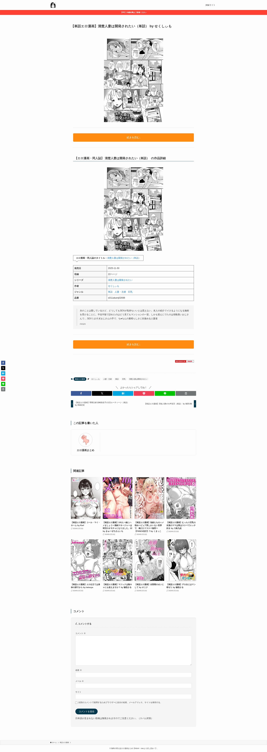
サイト (78, 692)
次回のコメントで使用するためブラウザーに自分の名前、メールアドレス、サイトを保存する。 (120, 702)
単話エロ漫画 (80, 379)
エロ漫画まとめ (85, 450)
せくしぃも (113, 286)
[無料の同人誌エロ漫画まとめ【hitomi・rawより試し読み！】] (53, 5)
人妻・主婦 (120, 292)
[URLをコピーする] (186, 393)
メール (79, 681)
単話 (110, 292)
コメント (80, 633)
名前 (78, 670)
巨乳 (130, 292)
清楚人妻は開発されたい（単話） (124, 258)
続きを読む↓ (133, 137)
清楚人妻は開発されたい (120, 280)
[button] (81, 393)
